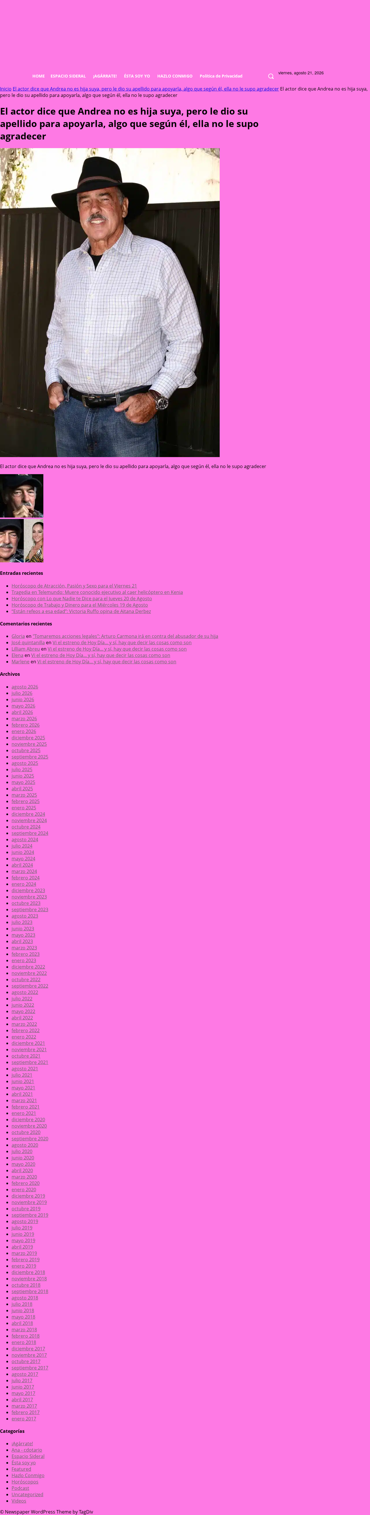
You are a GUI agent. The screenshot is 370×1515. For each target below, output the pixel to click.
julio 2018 (22, 1304)
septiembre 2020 (30, 1138)
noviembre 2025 (29, 744)
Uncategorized (27, 1494)
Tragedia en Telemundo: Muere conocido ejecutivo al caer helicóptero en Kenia (97, 592)
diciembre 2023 (28, 890)
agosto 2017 (25, 1374)
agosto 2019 (25, 1221)
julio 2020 (22, 1151)
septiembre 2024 (30, 833)
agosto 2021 (25, 1068)
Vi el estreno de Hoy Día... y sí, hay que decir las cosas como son (122, 642)
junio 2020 (23, 1158)
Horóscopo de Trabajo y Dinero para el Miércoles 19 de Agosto (80, 605)
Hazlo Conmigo (28, 1475)
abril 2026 (22, 712)
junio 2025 (23, 776)
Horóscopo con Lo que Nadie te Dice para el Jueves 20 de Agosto (82, 598)
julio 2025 (22, 769)
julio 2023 (22, 922)
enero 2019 (24, 1266)
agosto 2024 (25, 839)
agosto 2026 (25, 687)
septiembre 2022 (30, 986)
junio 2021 (23, 1081)
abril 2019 (22, 1247)
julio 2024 (22, 846)
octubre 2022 (26, 979)
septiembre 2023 (30, 909)
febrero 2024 (26, 878)
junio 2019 (23, 1234)
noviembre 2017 (29, 1355)
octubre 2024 (26, 827)
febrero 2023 (26, 954)
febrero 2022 (26, 1030)
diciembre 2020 (28, 1119)
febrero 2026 (26, 725)
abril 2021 (22, 1094)
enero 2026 (24, 731)
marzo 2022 (24, 1024)
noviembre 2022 (29, 973)
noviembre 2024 (29, 820)
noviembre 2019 (29, 1202)
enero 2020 (24, 1189)
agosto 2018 (25, 1298)
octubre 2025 (26, 750)
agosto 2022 (25, 992)
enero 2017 (24, 1418)
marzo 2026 (24, 718)
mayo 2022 (23, 1011)
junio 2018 (23, 1310)
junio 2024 (23, 852)
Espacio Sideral (28, 1456)
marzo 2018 (24, 1329)
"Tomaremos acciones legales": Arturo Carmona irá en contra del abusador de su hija (125, 636)
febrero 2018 (26, 1336)
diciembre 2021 (28, 1043)
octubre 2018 (26, 1285)
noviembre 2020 (29, 1126)
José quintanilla (28, 642)
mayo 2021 (23, 1088)
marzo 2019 (24, 1253)
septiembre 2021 (30, 1062)
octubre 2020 (26, 1132)
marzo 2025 (24, 795)
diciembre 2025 (28, 738)
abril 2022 (22, 1018)
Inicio (6, 89)
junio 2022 (23, 1005)
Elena (17, 655)
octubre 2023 (26, 903)
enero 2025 (24, 808)
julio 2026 (22, 693)
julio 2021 (22, 1075)
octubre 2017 (26, 1361)
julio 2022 (22, 998)
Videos (19, 1501)
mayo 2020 (23, 1164)
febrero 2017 (26, 1412)
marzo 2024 (24, 871)
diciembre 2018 (28, 1272)
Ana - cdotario (27, 1450)
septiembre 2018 (30, 1291)
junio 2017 (23, 1387)
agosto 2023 (25, 916)
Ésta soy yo (24, 1462)
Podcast (20, 1488)
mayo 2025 (23, 782)
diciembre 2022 (28, 967)
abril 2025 (22, 788)
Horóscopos (25, 1482)
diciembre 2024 (28, 814)
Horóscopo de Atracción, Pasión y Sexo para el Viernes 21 (74, 586)
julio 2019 (22, 1228)
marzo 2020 (24, 1177)
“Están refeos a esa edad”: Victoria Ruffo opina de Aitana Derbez (81, 611)
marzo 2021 (24, 1100)
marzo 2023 (24, 948)
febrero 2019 (26, 1259)
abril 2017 (22, 1399)
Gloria (18, 636)
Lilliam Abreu (26, 649)
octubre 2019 (26, 1208)
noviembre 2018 (29, 1278)
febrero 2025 (26, 801)
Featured (21, 1469)
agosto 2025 (25, 763)
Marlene (20, 661)
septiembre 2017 (30, 1368)
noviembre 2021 (29, 1049)
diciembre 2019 (28, 1196)
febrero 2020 (26, 1183)
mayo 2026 (23, 706)
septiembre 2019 (30, 1215)
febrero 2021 (26, 1107)
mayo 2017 (23, 1393)
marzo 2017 (24, 1406)
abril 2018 (22, 1323)
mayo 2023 (23, 935)
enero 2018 (24, 1342)
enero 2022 (24, 1037)
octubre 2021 (26, 1056)
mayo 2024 (23, 858)
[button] (270, 76)
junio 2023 (23, 928)
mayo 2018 (23, 1317)
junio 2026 (23, 699)
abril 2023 (22, 941)
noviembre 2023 (29, 897)
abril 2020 (22, 1170)
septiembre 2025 (30, 757)
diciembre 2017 (28, 1348)
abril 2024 (22, 865)
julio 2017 (22, 1380)
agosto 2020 (25, 1145)
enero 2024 (24, 884)
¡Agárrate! (22, 1443)
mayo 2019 (23, 1240)
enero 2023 (24, 960)
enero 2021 (24, 1113)
